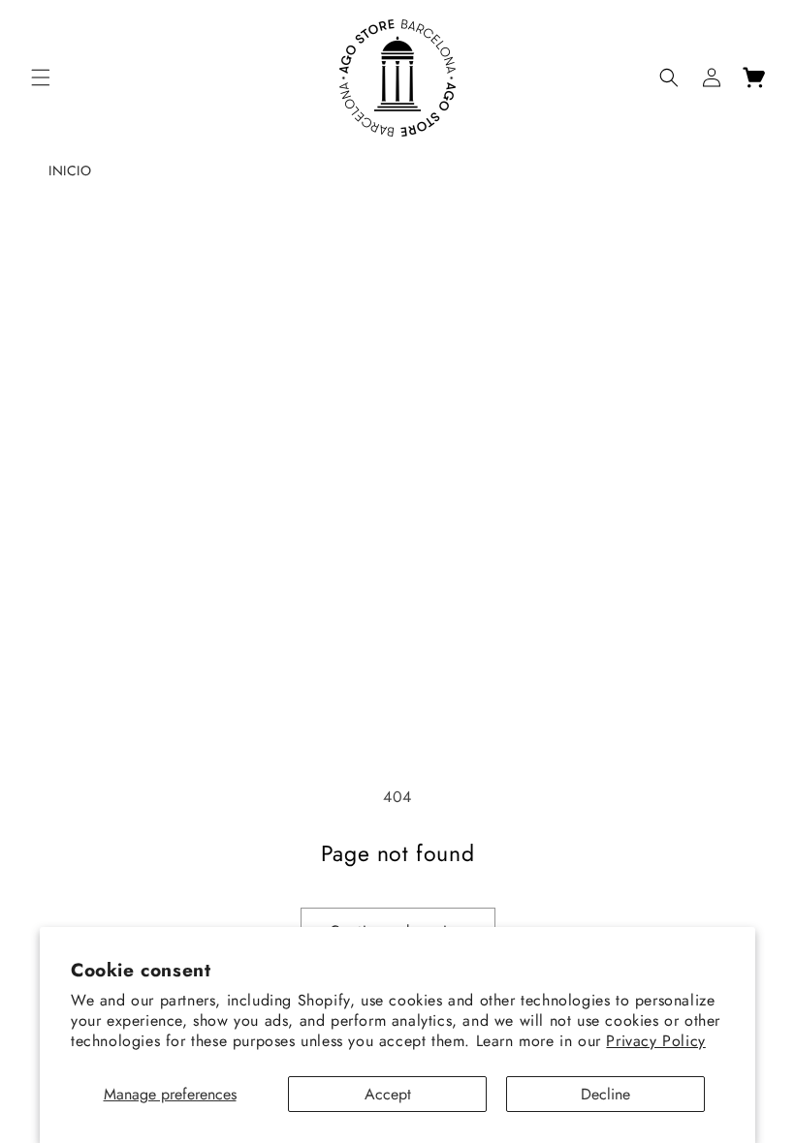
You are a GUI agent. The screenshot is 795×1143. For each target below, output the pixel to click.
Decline (605, 1094)
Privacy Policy (655, 1041)
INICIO (70, 170)
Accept (388, 1094)
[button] (40, 77)
